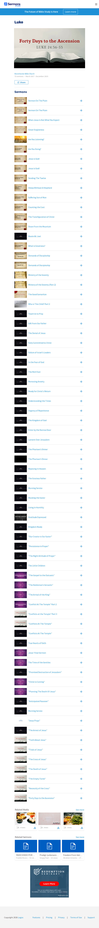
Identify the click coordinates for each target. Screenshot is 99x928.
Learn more (70, 11)
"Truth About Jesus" (37, 740)
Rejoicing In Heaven (37, 468)
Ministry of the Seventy (38, 275)
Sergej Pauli (44, 858)
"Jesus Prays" (34, 720)
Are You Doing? (34, 149)
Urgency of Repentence (38, 410)
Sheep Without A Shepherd (40, 188)
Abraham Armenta (70, 858)
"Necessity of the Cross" (39, 788)
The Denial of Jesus (37, 333)
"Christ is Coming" (36, 682)
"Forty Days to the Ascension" (41, 798)
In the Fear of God (36, 362)
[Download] (35, 827)
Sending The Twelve (37, 178)
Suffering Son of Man (37, 197)
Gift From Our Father (37, 323)
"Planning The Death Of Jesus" (42, 691)
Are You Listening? (36, 139)
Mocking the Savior (36, 497)
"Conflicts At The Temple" (40, 623)
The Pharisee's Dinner (38, 449)
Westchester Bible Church (24, 74)
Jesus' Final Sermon (37, 652)
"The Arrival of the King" (39, 594)
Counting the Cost (36, 207)
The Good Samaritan (37, 294)
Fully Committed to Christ (40, 342)
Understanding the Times (39, 401)
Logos (20, 917)
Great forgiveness (36, 129)
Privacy (61, 917)
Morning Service (35, 488)
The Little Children (36, 565)
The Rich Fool (34, 372)
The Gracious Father (37, 478)
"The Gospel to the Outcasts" (41, 575)
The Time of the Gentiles (39, 662)
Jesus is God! (33, 158)
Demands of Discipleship (39, 255)
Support (91, 917)
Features (36, 917)
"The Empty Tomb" (37, 778)
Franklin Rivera (21, 858)
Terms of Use (76, 917)
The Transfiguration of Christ (41, 217)
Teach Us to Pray (35, 313)
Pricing (49, 917)
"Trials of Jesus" (35, 749)
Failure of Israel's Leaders (39, 352)
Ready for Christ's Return (39, 391)
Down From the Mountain (39, 226)
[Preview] (81, 101)
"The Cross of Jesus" (37, 759)
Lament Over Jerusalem (39, 439)
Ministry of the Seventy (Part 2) (42, 284)
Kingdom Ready (35, 527)
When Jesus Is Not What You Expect (43, 120)
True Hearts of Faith (37, 643)
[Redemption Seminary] (49, 881)
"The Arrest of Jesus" (37, 730)
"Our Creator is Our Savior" (40, 536)
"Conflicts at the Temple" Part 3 (42, 614)
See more (80, 809)
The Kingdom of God (37, 420)
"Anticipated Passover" (38, 701)
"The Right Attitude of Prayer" (41, 556)
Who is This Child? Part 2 (39, 304)
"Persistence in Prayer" (38, 546)
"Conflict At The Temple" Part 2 (42, 604)
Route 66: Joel (34, 236)
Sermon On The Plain (37, 100)
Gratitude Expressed (37, 517)
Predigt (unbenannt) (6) (50, 855)
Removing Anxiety (36, 381)
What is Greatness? (36, 246)
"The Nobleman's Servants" (40, 585)
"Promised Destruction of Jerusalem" (45, 672)
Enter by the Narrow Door (39, 430)
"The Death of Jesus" (37, 769)
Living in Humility (36, 507)
